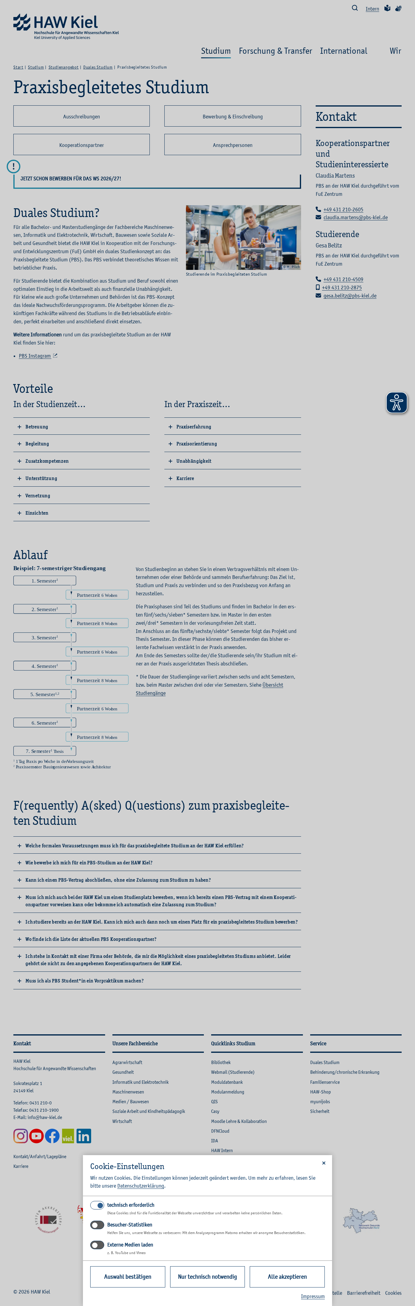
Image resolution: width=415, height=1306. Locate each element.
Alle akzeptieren (287, 1276)
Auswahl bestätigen (127, 1276)
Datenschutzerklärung (140, 1186)
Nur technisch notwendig (207, 1276)
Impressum (313, 1296)
